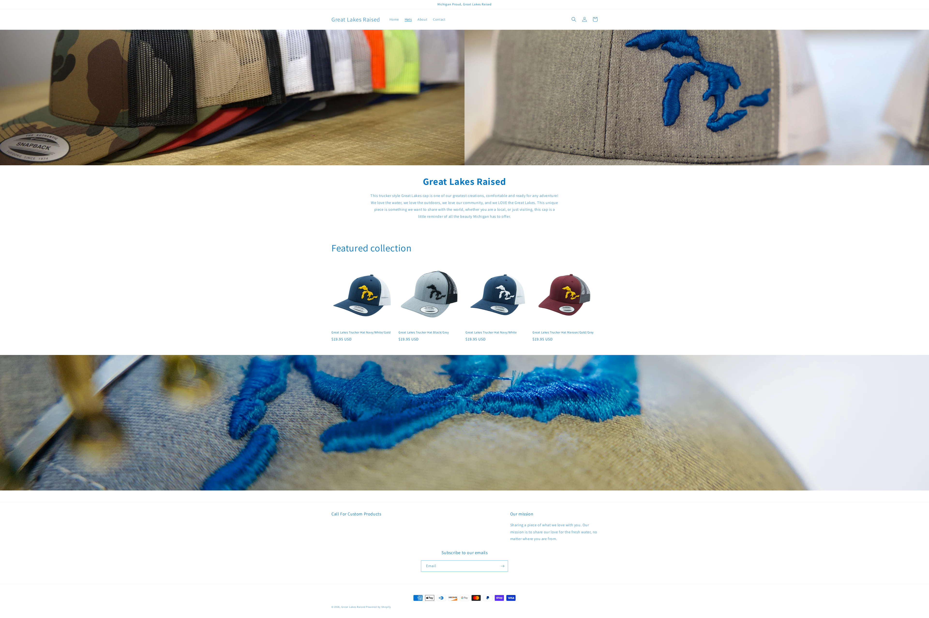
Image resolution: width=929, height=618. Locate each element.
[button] (574, 19)
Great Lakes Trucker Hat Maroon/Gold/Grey (563, 332)
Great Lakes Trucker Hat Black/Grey (423, 332)
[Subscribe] (502, 566)
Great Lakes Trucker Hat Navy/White (491, 332)
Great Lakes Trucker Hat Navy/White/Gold (360, 332)
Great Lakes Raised (353, 607)
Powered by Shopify (378, 607)
